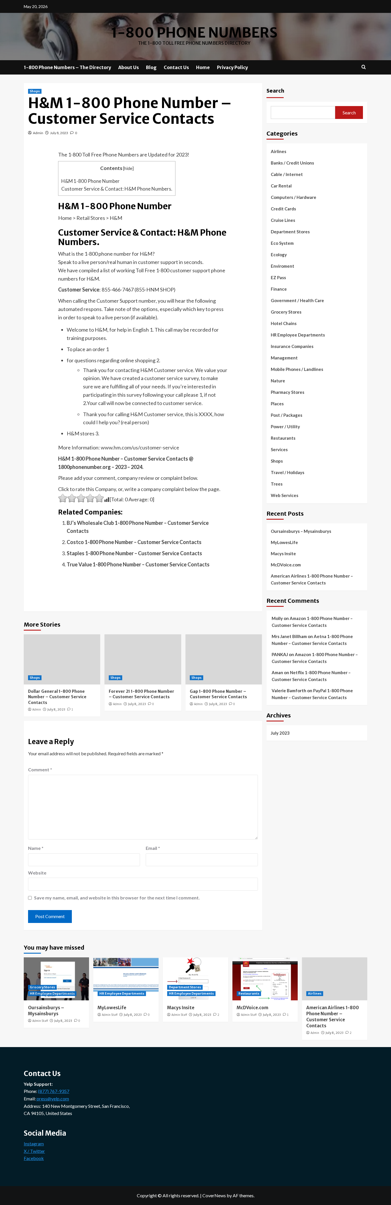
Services (279, 449)
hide (128, 168)
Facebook (34, 1158)
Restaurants (283, 438)
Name (36, 848)
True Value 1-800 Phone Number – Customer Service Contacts (138, 564)
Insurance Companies (292, 346)
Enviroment (282, 266)
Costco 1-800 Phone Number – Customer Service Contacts (134, 542)
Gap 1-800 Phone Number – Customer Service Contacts (218, 694)
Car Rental (281, 185)
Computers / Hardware (293, 197)
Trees (277, 483)
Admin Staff (40, 1021)
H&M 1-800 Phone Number (90, 181)
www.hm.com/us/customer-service (140, 447)
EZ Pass (278, 277)
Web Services (284, 495)
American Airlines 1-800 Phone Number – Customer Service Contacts (312, 579)
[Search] (363, 67)
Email (153, 848)
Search (275, 90)
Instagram (34, 1143)
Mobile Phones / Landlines (297, 369)
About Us (128, 67)
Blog (151, 67)
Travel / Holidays (287, 472)
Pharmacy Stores (287, 392)
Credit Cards (283, 208)
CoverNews (214, 1195)
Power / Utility (285, 426)
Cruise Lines (283, 220)
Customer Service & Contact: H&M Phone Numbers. (116, 189)
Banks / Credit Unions (292, 162)
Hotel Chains (284, 323)
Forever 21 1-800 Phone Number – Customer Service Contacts (141, 694)
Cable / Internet (287, 174)
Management (284, 357)
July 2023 (280, 732)
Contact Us (176, 67)
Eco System (282, 243)
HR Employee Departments (298, 334)
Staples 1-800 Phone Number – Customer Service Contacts (134, 553)
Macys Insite (283, 553)
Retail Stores (90, 218)
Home (203, 67)
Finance (279, 289)
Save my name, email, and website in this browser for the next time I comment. (117, 897)
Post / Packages (286, 415)
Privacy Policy (232, 67)
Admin (38, 133)
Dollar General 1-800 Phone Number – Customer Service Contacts (57, 697)
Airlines (278, 151)
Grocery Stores (286, 311)
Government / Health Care (297, 300)
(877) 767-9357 (53, 1091)
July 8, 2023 (59, 133)
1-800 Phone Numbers (194, 32)
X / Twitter (34, 1151)
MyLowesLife (284, 542)
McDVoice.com (286, 564)
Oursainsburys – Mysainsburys (301, 530)
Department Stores (290, 231)
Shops (35, 91)
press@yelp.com (53, 1098)
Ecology (279, 254)
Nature (278, 380)
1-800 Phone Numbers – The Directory (67, 67)
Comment (40, 769)
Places (277, 403)
